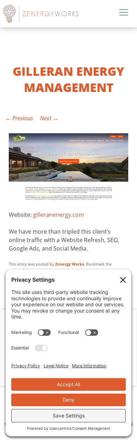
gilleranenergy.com (58, 215)
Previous (19, 118)
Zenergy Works (58, 13)
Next (49, 118)
